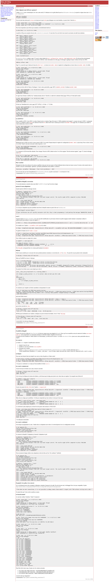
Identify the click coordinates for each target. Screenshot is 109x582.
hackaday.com (61, 207)
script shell (4, 19)
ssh (7, 14)
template (3, 15)
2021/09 (97, 19)
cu (5, 8)
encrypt (2, 9)
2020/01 (97, 27)
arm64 (2, 7)
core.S (22, 342)
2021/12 (97, 16)
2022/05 (97, 14)
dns (7, 8)
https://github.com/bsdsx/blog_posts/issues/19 (34, 173)
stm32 (11, 14)
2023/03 (97, 9)
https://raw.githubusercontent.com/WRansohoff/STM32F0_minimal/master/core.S (43, 349)
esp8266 (11, 9)
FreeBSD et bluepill (43, 184)
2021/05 (97, 20)
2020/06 (97, 24)
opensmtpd (7, 12)
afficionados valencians (68, 12)
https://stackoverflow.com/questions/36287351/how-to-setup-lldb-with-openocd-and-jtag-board (38, 486)
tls (5, 15)
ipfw (8, 11)
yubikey (2, 16)
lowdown (3, 21)
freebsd (4, 11)
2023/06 (97, 8)
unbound (8, 15)
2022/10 (97, 12)
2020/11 (97, 23)
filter (2, 11)
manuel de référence (22, 58)
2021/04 (97, 22)
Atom (96, 33)
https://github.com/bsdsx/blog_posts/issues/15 (34, 577)
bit (4, 7)
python (2, 14)
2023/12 (97, 7)
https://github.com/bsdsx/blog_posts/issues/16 (34, 322)
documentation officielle (42, 171)
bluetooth (3, 8)
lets (10, 11)
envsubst (6, 9)
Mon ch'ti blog (6, 2)
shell (5, 14)
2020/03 (97, 26)
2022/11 (97, 11)
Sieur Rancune (34, 333)
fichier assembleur (29, 218)
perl (11, 12)
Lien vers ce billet (89, 174)
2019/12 (97, 28)
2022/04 (97, 15)
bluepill (12, 7)
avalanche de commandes (42, 33)
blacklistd (7, 7)
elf (13, 8)
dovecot (10, 8)
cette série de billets (66, 336)
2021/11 (97, 18)
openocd (3, 12)
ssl (9, 14)
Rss (96, 34)
